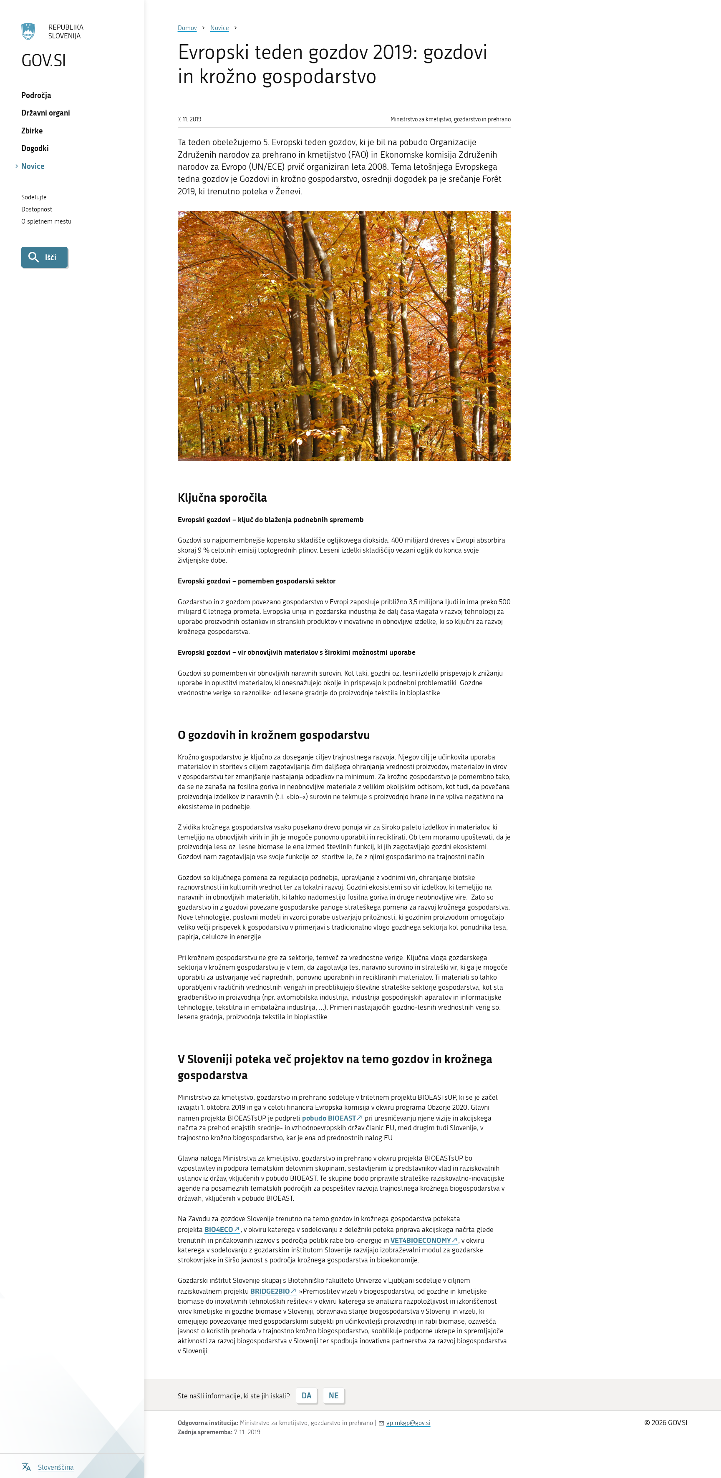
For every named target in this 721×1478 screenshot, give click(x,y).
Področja (36, 95)
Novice (33, 166)
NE (333, 1395)
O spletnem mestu (46, 221)
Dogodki (35, 148)
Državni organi (45, 112)
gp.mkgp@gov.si (408, 1423)
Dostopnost (36, 209)
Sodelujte (34, 197)
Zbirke (32, 130)
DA (306, 1395)
